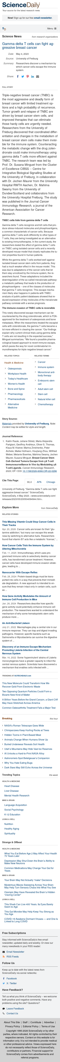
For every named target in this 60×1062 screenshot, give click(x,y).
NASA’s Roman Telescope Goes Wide (24, 725)
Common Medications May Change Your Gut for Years (29, 869)
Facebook (12, 978)
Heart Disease (11, 786)
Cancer (41, 362)
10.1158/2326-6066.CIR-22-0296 (40, 471)
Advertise (49, 1022)
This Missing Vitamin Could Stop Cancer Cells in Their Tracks (28, 523)
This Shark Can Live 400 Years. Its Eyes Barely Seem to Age (28, 906)
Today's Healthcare (18, 378)
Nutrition (8, 824)
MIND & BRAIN (8, 800)
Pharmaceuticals (16, 399)
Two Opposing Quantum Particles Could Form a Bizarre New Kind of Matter (26, 693)
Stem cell (42, 394)
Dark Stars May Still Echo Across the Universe (28, 767)
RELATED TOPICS (11, 355)
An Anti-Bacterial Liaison (16, 623)
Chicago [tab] (50, 482)
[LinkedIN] (32, 76)
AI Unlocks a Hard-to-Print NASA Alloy (24, 753)
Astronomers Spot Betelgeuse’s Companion (27, 758)
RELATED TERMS (41, 355)
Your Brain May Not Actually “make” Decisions (28, 880)
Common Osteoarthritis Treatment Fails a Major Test (28, 707)
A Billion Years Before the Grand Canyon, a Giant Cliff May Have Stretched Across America (30, 701)
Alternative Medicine (13, 405)
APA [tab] (39, 482)
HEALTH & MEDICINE (11, 781)
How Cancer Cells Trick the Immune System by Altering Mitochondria (28, 547)
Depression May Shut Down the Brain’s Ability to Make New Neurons (29, 862)
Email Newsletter (15, 951)
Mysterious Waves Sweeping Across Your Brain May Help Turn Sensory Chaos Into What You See (30, 886)
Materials (7, 423)
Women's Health (16, 383)
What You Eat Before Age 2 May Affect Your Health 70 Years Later (30, 855)
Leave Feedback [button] (15, 1008)
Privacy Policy (12, 1026)
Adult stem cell (45, 389)
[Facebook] (18, 76)
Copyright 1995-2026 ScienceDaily (24, 1030)
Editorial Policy (30, 1026)
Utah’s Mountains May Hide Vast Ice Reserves (28, 749)
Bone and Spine (16, 388)
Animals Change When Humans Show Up (26, 739)
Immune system (46, 367)
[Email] (37, 76)
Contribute (35, 1022)
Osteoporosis (15, 368)
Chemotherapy (45, 404)
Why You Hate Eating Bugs (18, 762)
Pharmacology (15, 394)
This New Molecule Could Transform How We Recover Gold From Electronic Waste (25, 684)
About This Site (12, 1022)
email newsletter (43, 17)
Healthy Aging (11, 828)
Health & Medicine (13, 362)
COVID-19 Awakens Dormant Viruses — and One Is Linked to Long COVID (31, 920)
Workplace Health (17, 373)
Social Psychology (14, 809)
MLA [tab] (29, 482)
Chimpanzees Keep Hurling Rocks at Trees (26, 730)
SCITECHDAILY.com (22, 675)
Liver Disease (11, 790)
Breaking (7, 718)
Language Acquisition (15, 805)
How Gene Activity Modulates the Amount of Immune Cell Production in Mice (26, 597)
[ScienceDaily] (21, 5)
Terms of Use (48, 1026)
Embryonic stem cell (46, 382)
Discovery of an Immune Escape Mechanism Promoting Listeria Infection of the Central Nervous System (26, 650)
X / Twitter (12, 983)
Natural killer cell (46, 399)
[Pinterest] (27, 76)
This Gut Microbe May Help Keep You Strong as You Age (29, 913)
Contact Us (12, 1013)
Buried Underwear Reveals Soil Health (24, 744)
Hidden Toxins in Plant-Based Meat (22, 735)
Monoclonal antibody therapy (46, 373)
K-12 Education (12, 814)
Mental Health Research (16, 795)
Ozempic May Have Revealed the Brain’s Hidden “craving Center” (29, 893)
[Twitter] (22, 76)
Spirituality (9, 833)
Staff (25, 1022)
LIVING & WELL (8, 819)
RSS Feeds (13, 956)
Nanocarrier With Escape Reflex (19, 572)
